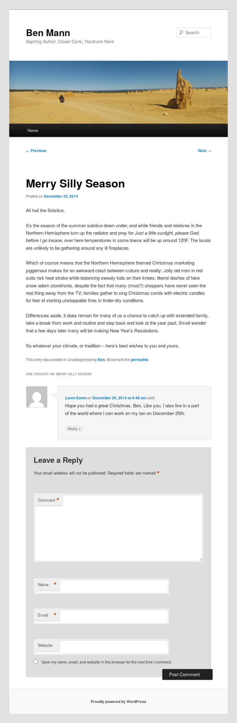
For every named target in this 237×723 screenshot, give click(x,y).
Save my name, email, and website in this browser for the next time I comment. (107, 661)
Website (45, 645)
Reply (74, 428)
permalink (139, 359)
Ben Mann (48, 32)
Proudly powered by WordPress (118, 701)
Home (32, 130)
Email (47, 615)
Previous (36, 150)
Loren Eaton (75, 398)
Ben (101, 359)
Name (47, 584)
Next (204, 150)
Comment (48, 500)
